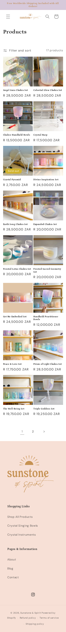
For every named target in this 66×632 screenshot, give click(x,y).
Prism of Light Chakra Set (47, 364)
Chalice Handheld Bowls (16, 135)
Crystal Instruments (21, 535)
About (11, 559)
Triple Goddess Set (43, 409)
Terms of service (49, 617)
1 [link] (22, 431)
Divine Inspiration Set (45, 179)
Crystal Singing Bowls (22, 526)
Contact (13, 577)
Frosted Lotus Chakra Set (17, 269)
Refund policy (28, 617)
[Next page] (43, 431)
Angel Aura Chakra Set (15, 90)
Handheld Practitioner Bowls (45, 318)
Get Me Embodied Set (15, 316)
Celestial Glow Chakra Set (47, 90)
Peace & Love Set (12, 364)
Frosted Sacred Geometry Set (47, 270)
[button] (8, 16)
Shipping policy (35, 623)
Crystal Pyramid (12, 179)
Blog (10, 568)
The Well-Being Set (13, 409)
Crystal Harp (40, 135)
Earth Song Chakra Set (15, 224)
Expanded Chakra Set (45, 224)
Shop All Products (20, 517)
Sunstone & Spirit (30, 612)
